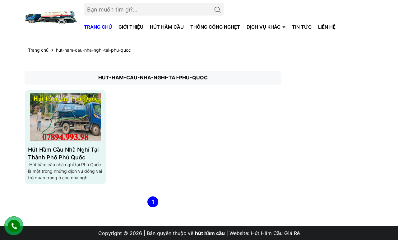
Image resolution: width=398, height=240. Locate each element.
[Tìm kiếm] (217, 9)
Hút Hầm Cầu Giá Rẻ (275, 233)
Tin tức (302, 27)
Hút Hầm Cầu (167, 27)
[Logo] (51, 17)
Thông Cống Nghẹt (215, 27)
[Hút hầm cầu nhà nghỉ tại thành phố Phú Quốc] (65, 117)
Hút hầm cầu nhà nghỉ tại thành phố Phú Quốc (63, 153)
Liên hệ (327, 27)
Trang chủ (98, 27)
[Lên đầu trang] (387, 202)
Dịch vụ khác (264, 27)
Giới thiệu (130, 27)
